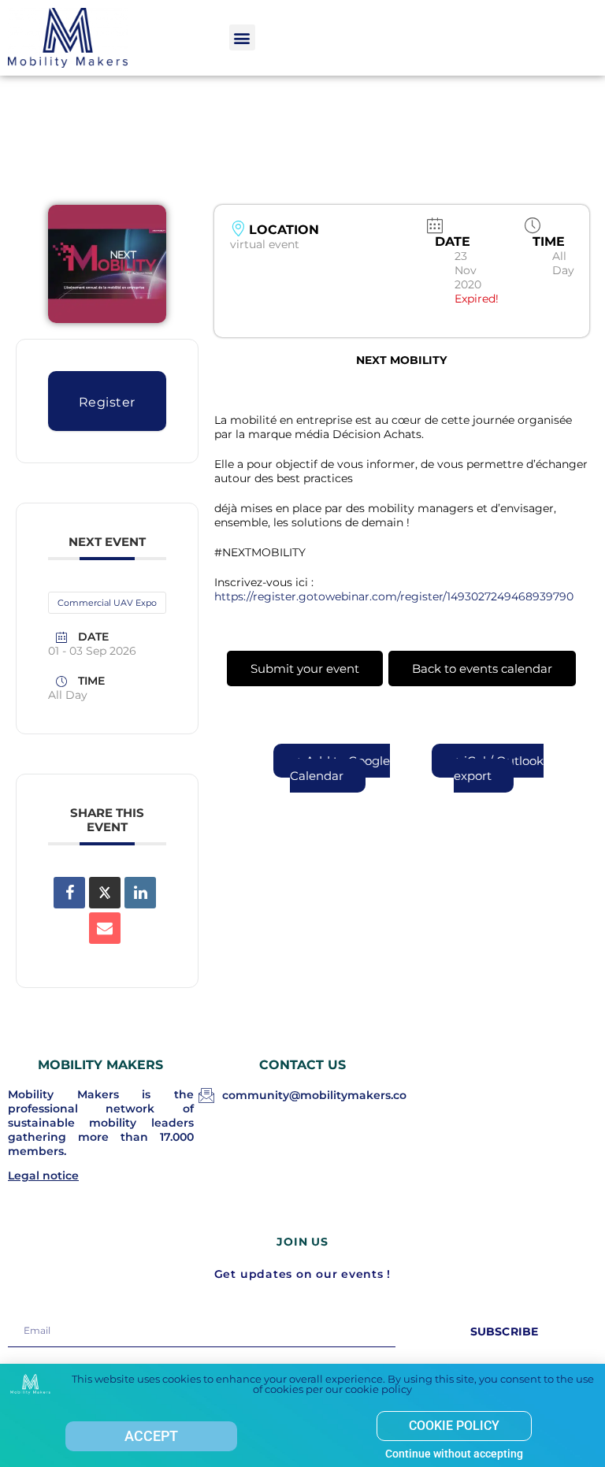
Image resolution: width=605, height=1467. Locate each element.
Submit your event (305, 668)
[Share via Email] (105, 928)
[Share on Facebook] (69, 892)
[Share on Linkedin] (140, 892)
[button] (242, 37)
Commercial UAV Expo (107, 602)
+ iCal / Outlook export (499, 768)
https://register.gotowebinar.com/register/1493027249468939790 (393, 596)
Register (107, 402)
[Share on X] (105, 892)
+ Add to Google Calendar (340, 768)
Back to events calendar (482, 668)
